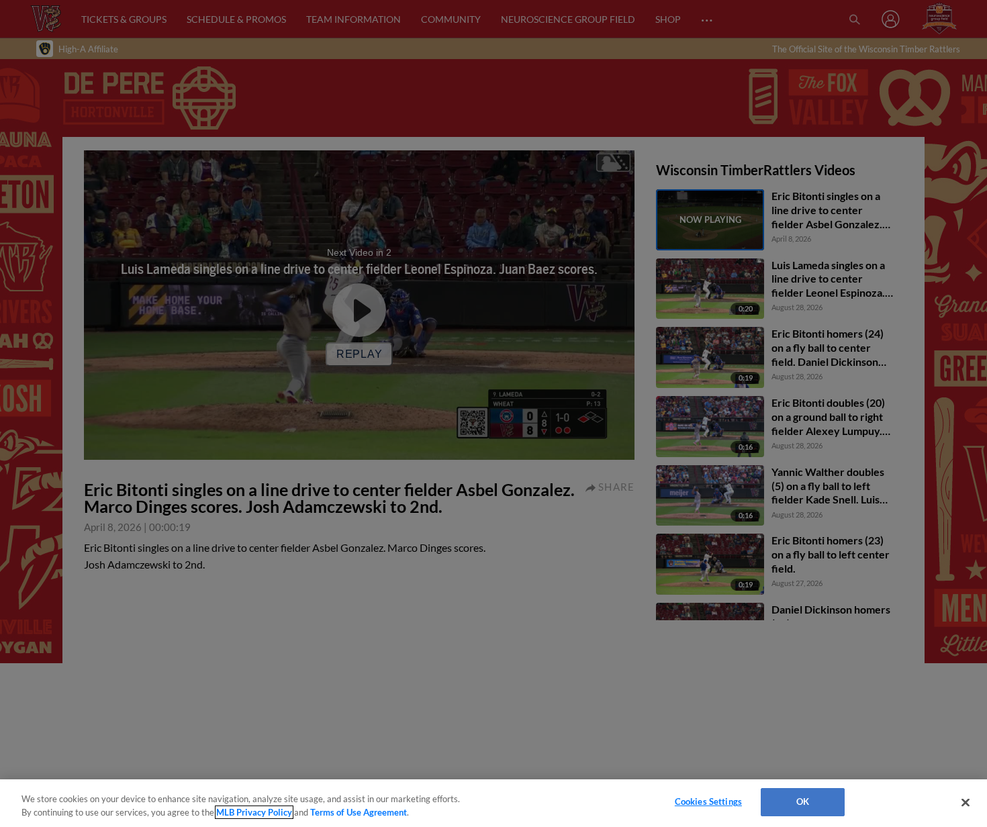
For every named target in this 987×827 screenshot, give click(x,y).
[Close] (965, 802)
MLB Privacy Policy (254, 812)
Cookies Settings (708, 801)
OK (802, 801)
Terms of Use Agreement (358, 812)
